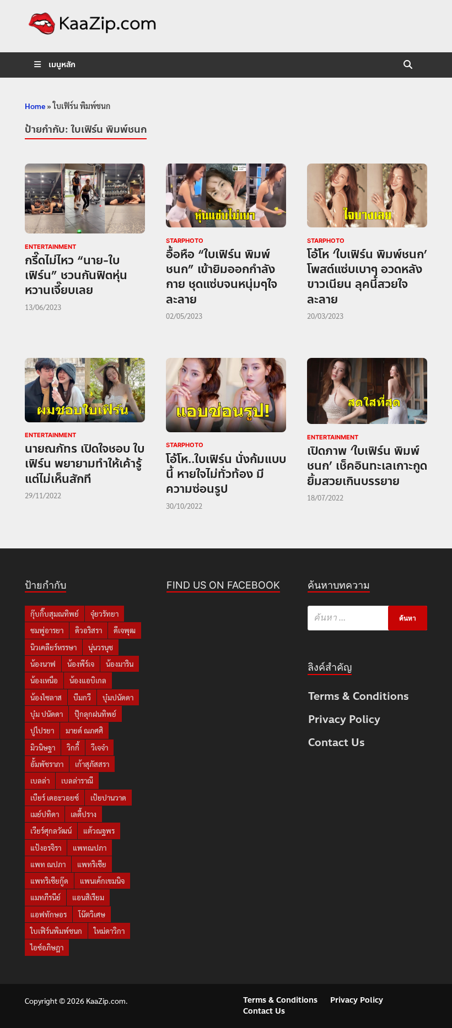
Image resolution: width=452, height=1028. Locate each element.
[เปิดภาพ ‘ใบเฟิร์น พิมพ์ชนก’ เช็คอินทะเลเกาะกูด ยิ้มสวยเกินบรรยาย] (367, 393)
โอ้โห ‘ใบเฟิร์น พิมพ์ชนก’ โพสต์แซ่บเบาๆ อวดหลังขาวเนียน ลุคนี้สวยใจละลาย (367, 277)
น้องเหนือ (44, 680)
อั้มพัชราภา (46, 764)
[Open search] (408, 65)
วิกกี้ (73, 747)
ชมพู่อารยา (46, 630)
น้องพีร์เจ (80, 663)
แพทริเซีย (91, 864)
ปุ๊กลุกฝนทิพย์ (95, 714)
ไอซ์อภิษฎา (46, 947)
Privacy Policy (344, 719)
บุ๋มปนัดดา (118, 697)
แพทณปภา (89, 847)
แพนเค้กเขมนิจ (102, 880)
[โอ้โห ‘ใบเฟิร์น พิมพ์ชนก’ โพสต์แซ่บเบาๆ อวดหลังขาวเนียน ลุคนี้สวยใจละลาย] (367, 198)
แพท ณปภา (48, 864)
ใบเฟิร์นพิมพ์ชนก (56, 930)
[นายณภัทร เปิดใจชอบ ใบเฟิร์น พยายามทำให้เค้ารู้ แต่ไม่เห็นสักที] (85, 392)
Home (35, 106)
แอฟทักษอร (48, 914)
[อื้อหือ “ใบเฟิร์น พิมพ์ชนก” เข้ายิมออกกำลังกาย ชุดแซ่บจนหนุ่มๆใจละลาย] (226, 198)
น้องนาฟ (43, 663)
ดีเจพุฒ (125, 630)
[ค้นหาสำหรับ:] (367, 618)
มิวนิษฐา (42, 747)
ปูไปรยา (42, 730)
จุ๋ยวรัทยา (104, 613)
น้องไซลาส (46, 697)
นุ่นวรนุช (100, 647)
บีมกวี (82, 697)
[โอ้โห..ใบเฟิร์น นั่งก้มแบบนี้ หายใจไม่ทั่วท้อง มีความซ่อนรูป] (226, 397)
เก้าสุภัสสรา (92, 764)
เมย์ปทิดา (44, 814)
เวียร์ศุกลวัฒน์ (51, 830)
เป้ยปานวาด (108, 797)
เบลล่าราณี (77, 780)
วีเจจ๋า (99, 747)
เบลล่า (40, 780)
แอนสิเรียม (88, 897)
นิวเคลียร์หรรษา (53, 647)
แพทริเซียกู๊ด (49, 880)
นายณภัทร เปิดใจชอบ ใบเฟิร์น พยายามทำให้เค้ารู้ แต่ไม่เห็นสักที (84, 464)
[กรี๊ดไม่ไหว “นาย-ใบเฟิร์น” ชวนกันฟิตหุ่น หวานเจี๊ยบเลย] (85, 201)
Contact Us (336, 742)
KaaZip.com (106, 1000)
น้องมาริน (119, 663)
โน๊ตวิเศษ (91, 914)
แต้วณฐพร (99, 830)
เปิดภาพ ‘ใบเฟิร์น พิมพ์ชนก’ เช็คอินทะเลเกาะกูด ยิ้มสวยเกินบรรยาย (367, 466)
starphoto (184, 240)
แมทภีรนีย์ (45, 897)
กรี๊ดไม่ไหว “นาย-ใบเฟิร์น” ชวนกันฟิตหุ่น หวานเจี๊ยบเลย (76, 276)
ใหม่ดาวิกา (109, 930)
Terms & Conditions (358, 696)
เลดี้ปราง (83, 814)
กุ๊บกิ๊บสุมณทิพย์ (54, 613)
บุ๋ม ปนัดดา (46, 714)
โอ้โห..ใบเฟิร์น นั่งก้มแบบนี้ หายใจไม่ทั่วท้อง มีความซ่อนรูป (226, 474)
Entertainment (50, 247)
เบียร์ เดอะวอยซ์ (54, 797)
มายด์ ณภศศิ (84, 730)
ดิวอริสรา (88, 630)
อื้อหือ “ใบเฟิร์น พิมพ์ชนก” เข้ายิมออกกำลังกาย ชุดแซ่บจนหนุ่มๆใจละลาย (221, 277)
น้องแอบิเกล (87, 680)
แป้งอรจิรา (45, 847)
